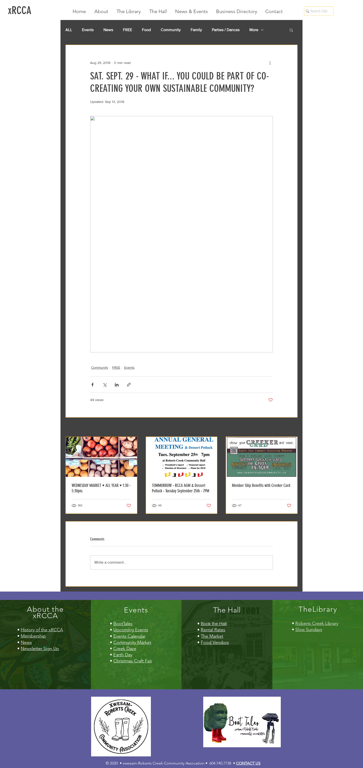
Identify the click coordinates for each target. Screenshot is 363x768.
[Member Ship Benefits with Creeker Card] (261, 457)
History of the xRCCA (42, 630)
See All (292, 427)
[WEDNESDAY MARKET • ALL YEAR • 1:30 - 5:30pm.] (101, 457)
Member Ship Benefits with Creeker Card (261, 485)
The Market (212, 636)
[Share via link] (128, 384)
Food (146, 30)
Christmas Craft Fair (132, 661)
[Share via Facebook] (92, 384)
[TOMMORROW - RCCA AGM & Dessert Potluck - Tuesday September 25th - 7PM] (181, 457)
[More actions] (270, 63)
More (253, 30)
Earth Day (122, 654)
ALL (68, 30)
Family (196, 30)
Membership (33, 636)
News (108, 30)
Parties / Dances (226, 30)
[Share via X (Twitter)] (104, 384)
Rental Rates (213, 630)
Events (88, 30)
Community (171, 30)
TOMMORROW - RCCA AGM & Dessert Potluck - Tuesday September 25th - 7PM (180, 488)
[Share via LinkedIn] (116, 384)
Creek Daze (124, 648)
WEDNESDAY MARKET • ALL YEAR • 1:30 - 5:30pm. (101, 488)
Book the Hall (214, 623)
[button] (291, 30)
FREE (127, 30)
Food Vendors (215, 642)
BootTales (123, 623)
